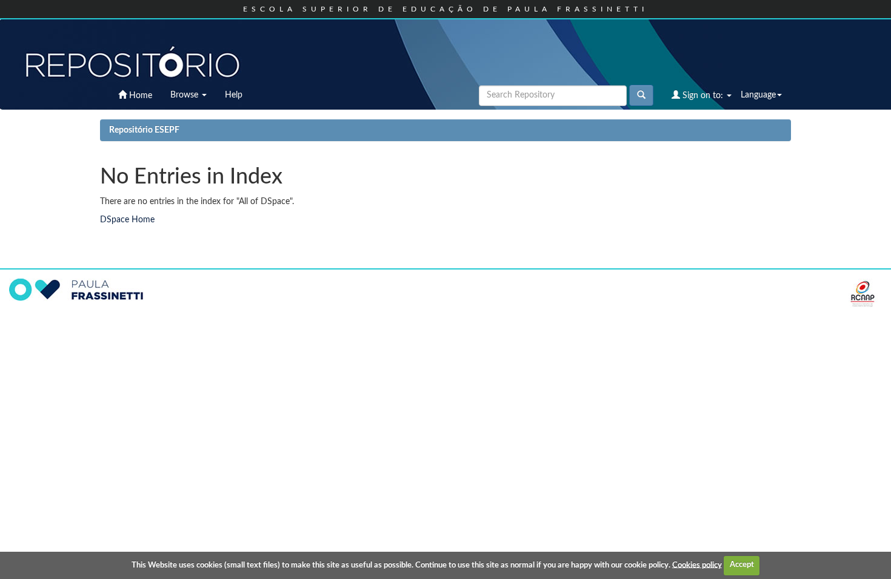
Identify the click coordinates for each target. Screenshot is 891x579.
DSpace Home (127, 220)
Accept (742, 565)
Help (233, 95)
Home (139, 95)
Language (758, 95)
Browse (185, 95)
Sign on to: (703, 95)
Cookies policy (697, 565)
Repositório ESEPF (144, 130)
